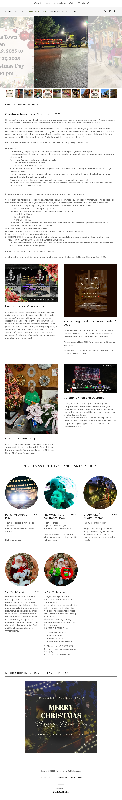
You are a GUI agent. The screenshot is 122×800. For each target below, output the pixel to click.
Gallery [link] (19, 11)
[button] (75, 11)
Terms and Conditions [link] (70, 777)
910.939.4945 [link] (83, 3)
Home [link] (8, 11)
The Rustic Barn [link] (58, 11)
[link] (109, 11)
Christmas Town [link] (36, 11)
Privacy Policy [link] (48, 777)
